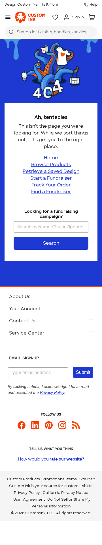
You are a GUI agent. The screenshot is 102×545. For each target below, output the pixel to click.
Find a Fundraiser (51, 192)
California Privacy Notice (65, 492)
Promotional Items (59, 479)
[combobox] (51, 32)
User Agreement (29, 499)
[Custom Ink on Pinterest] (49, 428)
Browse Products (51, 165)
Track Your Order (51, 185)
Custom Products (23, 479)
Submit (83, 372)
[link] (30, 17)
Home (51, 158)
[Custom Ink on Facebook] (22, 428)
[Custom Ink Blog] (76, 428)
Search (51, 243)
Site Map (87, 479)
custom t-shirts (78, 485)
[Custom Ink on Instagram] (62, 428)
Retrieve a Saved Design (51, 171)
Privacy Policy (27, 492)
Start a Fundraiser (51, 178)
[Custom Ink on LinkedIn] (35, 428)
